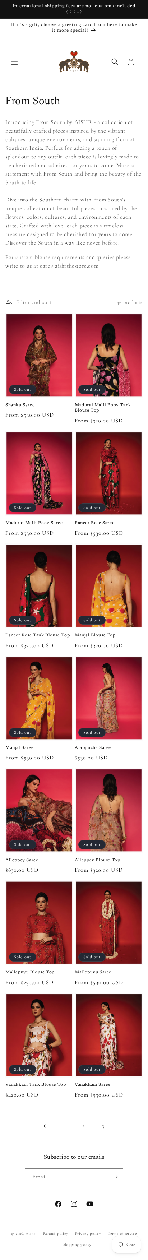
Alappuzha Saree (93, 748)
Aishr (31, 1233)
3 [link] (103, 1125)
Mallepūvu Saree (93, 972)
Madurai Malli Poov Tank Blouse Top (103, 408)
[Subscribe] (115, 1176)
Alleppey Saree (21, 860)
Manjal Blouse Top (95, 635)
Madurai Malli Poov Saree (34, 523)
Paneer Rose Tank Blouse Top (37, 635)
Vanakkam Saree (92, 1085)
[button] (14, 62)
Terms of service (122, 1233)
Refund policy (55, 1233)
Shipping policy (77, 1244)
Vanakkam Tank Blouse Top (35, 1085)
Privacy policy (88, 1233)
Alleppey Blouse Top (97, 860)
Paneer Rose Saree (94, 523)
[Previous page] (45, 1126)
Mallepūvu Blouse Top (30, 972)
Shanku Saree (19, 405)
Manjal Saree (19, 748)
